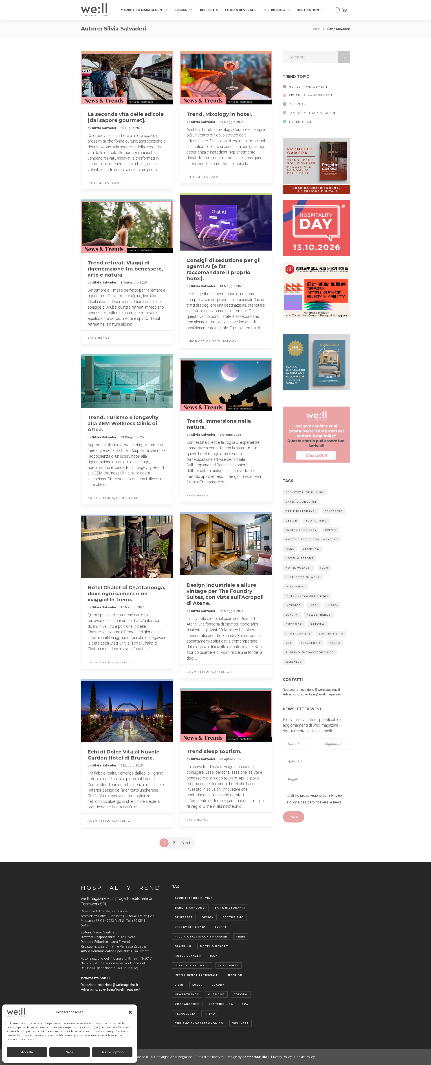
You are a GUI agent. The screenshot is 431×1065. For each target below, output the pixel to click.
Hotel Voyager (299, 567)
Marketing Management (142, 10)
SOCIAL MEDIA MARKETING (313, 113)
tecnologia (310, 643)
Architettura (101, 498)
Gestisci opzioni (112, 1052)
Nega (69, 1052)
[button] (130, 1012)
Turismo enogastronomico (310, 652)
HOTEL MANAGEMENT (308, 86)
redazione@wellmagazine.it (320, 690)
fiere (290, 549)
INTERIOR (297, 104)
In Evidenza (296, 586)
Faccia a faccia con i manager (312, 539)
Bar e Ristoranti (301, 511)
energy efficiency (301, 530)
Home (315, 29)
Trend (334, 643)
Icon (324, 567)
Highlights (208, 10)
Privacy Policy (281, 1057)
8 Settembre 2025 (134, 282)
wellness (294, 661)
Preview (318, 624)
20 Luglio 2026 (132, 128)
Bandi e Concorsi (301, 501)
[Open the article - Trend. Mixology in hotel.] (203, 78)
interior (293, 605)
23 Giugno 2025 (132, 437)
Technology (274, 10)
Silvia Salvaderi (105, 128)
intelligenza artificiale (307, 596)
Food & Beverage (240, 10)
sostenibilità (331, 633)
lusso (332, 605)
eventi (330, 530)
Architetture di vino (305, 492)
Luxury (292, 614)
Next (186, 842)
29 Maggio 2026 (232, 121)
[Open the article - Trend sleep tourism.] (203, 716)
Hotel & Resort (300, 558)
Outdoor (294, 624)
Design (181, 10)
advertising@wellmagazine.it (321, 694)
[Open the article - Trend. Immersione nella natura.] (203, 385)
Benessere (334, 511)
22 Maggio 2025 (232, 611)
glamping (311, 549)
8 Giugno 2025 (230, 434)
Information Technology (212, 341)
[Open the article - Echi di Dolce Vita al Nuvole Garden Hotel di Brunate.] (104, 711)
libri (314, 605)
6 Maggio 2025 (132, 765)
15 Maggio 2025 (133, 607)
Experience (99, 337)
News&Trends (319, 614)
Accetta (27, 1052)
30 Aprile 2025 (230, 759)
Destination (308, 10)
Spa (289, 643)
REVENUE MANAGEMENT (311, 95)
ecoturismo (316, 520)
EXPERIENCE (300, 121)
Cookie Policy (304, 1057)
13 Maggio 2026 (232, 286)
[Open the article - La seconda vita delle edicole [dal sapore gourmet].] (104, 78)
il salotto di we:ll (303, 577)
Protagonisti (298, 633)
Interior (223, 671)
